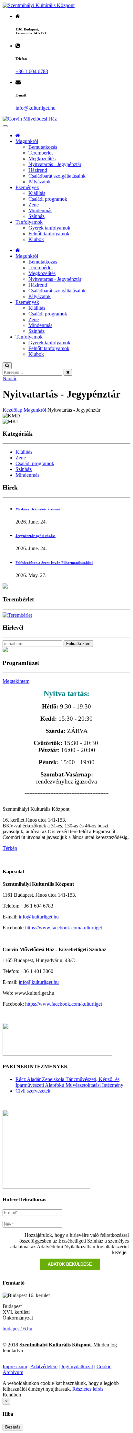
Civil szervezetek (32, 1091)
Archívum (13, 1372)
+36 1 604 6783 (31, 71)
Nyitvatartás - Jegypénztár (54, 164)
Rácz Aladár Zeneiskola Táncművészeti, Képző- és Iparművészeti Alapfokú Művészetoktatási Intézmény (69, 1082)
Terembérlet (40, 152)
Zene (33, 204)
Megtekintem (16, 681)
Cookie (104, 1366)
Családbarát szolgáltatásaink (57, 176)
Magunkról (26, 141)
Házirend (37, 170)
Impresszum (15, 1366)
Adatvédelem (43, 1366)
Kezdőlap (12, 410)
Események (27, 187)
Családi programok (47, 199)
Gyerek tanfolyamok (49, 227)
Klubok (36, 239)
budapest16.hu (17, 1328)
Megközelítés (42, 158)
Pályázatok (39, 181)
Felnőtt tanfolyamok (48, 233)
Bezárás (13, 1427)
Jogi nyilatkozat (77, 1366)
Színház (36, 216)
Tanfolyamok (29, 222)
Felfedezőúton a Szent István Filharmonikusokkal (54, 563)
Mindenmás (40, 210)
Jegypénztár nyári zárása (35, 536)
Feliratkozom (78, 643)
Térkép (10, 848)
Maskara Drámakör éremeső (37, 509)
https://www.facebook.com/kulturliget (63, 927)
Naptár (9, 378)
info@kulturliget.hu (39, 916)
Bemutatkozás (42, 147)
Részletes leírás (87, 1389)
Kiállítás (36, 193)
